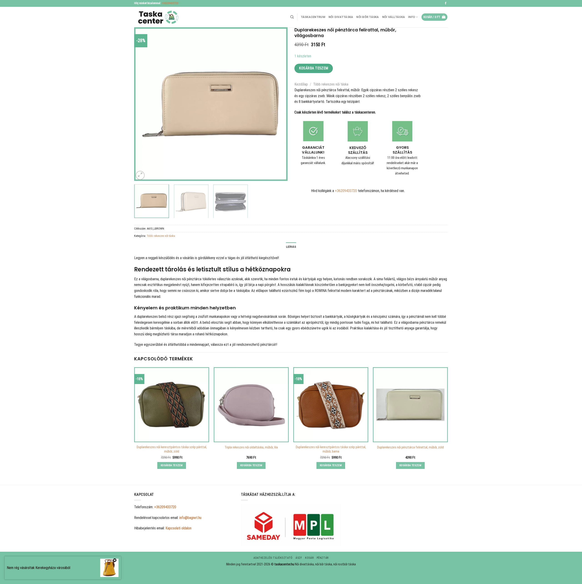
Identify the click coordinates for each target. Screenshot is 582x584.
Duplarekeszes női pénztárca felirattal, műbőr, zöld (410, 447)
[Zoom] (140, 175)
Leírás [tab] (291, 246)
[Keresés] (292, 17)
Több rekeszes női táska (330, 84)
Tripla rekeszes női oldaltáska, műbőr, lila (251, 447)
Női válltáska (393, 17)
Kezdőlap (301, 84)
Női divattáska (341, 17)
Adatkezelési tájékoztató (273, 557)
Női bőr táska (367, 17)
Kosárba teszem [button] (172, 465)
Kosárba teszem (313, 68)
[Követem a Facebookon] (445, 3)
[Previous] (143, 104)
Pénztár (323, 557)
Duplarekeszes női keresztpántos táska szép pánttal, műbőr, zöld (172, 449)
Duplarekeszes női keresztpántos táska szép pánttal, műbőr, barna (331, 449)
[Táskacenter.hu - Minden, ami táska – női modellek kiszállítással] (157, 17)
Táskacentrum (313, 17)
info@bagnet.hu (190, 518)
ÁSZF (299, 557)
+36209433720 (170, 3)
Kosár (309, 557)
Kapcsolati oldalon (178, 528)
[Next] (279, 104)
